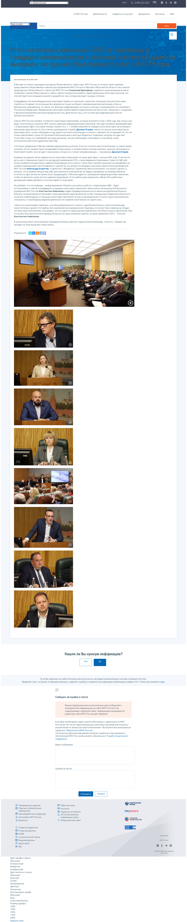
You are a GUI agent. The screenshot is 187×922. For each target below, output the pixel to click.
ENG (172, 14)
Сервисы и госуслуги (122, 14)
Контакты (159, 14)
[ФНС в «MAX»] (175, 3)
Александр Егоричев (38, 168)
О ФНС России (81, 14)
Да (100, 661)
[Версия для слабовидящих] (124, 2)
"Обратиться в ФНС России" (79, 730)
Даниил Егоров (85, 129)
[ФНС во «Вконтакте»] (162, 3)
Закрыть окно (17, 920)
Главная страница (18, 35)
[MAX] (44, 233)
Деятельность (100, 14)
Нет (86, 661)
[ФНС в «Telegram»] (170, 3)
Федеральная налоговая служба (58, 35)
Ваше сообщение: (64, 744)
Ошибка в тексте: (63, 768)
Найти (166, 26)
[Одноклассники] (37, 233)
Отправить (86, 794)
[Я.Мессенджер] (30, 233)
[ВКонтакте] (33, 233)
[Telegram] (40, 233)
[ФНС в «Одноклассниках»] (166, 3)
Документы (144, 14)
